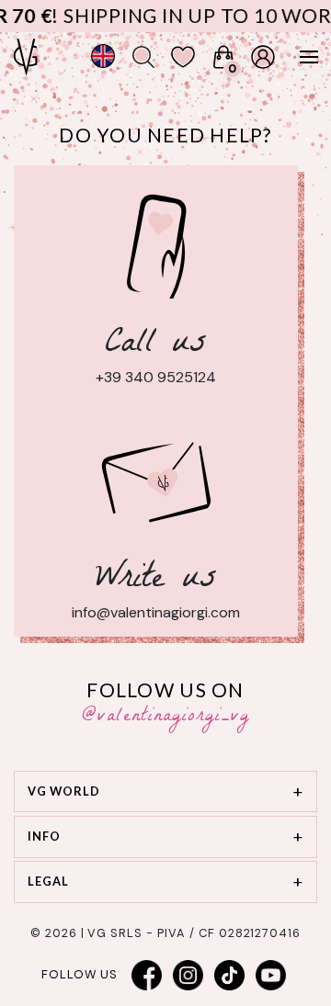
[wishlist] (183, 57)
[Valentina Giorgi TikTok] (229, 974)
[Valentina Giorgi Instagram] (188, 974)
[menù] (299, 57)
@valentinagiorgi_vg (166, 717)
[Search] (143, 57)
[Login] (263, 57)
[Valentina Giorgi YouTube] (271, 974)
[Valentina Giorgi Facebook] (147, 974)
